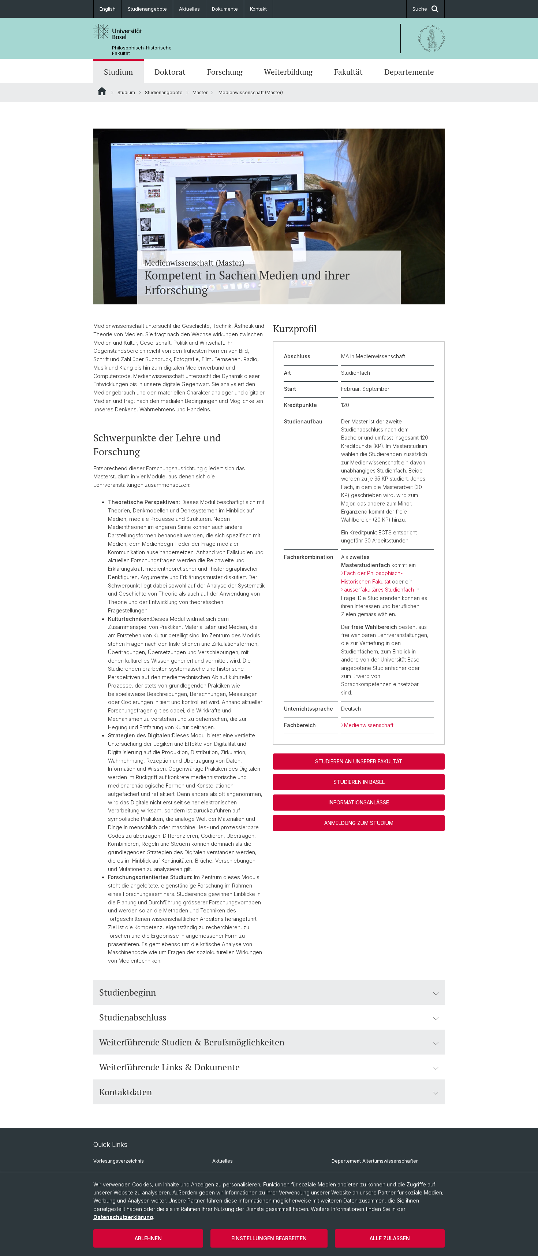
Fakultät (348, 72)
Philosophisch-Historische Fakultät (142, 50)
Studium (118, 72)
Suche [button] (419, 9)
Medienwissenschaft (368, 725)
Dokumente (225, 9)
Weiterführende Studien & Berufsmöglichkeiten (191, 1042)
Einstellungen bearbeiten (269, 1238)
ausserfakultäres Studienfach (379, 589)
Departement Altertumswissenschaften (375, 1161)
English (108, 9)
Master (200, 92)
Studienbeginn (127, 992)
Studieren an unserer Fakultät (359, 761)
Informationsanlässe (359, 802)
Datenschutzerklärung (123, 1217)
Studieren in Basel (359, 782)
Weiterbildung (288, 72)
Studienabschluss (132, 1017)
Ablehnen (148, 1238)
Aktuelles (189, 9)
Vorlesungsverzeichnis (118, 1161)
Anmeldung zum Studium (358, 823)
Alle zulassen (390, 1238)
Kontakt (258, 9)
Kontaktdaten (125, 1092)
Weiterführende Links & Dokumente (169, 1067)
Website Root (102, 91)
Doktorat (170, 72)
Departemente (409, 72)
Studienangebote (147, 9)
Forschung (225, 72)
